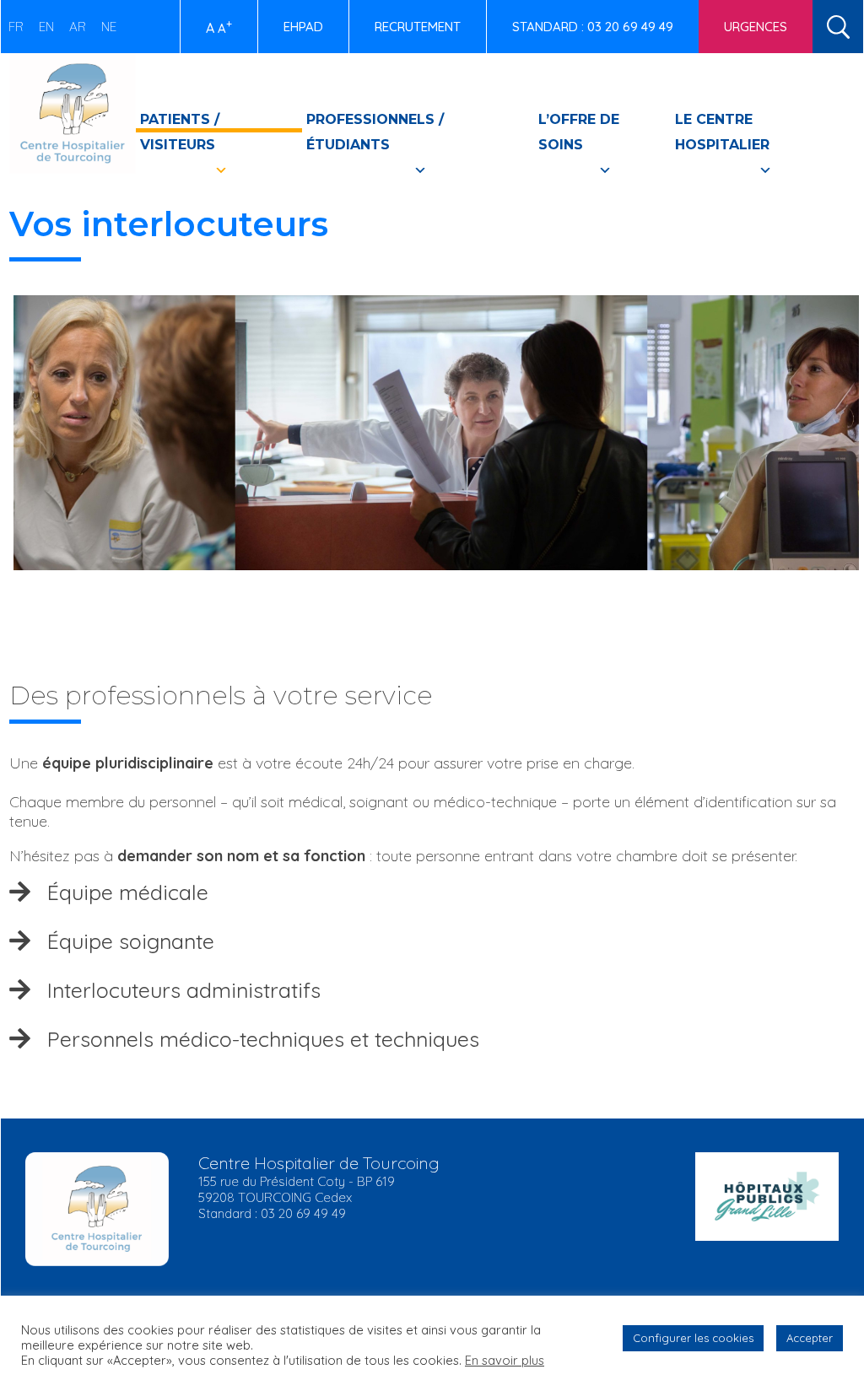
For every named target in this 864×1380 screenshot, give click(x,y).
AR (77, 27)
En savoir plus (504, 1360)
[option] (432, 445)
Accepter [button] (809, 1338)
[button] (432, 892)
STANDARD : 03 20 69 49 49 (592, 27)
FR (16, 27)
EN (46, 27)
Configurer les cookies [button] (693, 1338)
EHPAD (303, 27)
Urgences (755, 27)
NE (108, 27)
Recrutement (418, 27)
